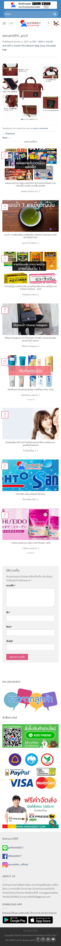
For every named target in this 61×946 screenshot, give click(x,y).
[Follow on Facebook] (38, 939)
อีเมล (9, 626)
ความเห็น (10, 585)
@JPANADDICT (16, 848)
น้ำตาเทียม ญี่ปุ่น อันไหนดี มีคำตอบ (30, 494)
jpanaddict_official (18, 864)
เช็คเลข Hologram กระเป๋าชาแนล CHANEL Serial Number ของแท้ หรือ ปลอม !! (30, 339)
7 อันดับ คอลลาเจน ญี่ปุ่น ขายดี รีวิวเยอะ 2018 (30, 543)
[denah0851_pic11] (30, 88)
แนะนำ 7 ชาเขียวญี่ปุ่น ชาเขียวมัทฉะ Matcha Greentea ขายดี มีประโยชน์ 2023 (30, 236)
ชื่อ (8, 612)
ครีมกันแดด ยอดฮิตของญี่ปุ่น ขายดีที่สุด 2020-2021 (30, 389)
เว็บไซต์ (9, 641)
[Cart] (56, 23)
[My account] (48, 23)
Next (6, 137)
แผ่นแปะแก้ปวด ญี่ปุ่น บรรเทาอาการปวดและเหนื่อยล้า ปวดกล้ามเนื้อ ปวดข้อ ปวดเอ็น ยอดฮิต (30, 184)
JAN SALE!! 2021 (30, 930)
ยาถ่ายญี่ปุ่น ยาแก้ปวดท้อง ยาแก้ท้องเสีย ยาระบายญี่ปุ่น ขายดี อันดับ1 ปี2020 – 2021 (30, 288)
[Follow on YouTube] (53, 939)
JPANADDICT (15, 856)
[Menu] (4, 23)
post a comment (41, 128)
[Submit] (55, 14)
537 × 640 (37, 41)
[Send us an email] (48, 939)
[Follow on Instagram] (43, 939)
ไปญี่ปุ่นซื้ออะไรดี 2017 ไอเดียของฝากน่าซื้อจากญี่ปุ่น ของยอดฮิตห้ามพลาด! (30, 444)
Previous (8, 133)
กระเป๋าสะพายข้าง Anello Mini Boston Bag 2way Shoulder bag (29, 45)
